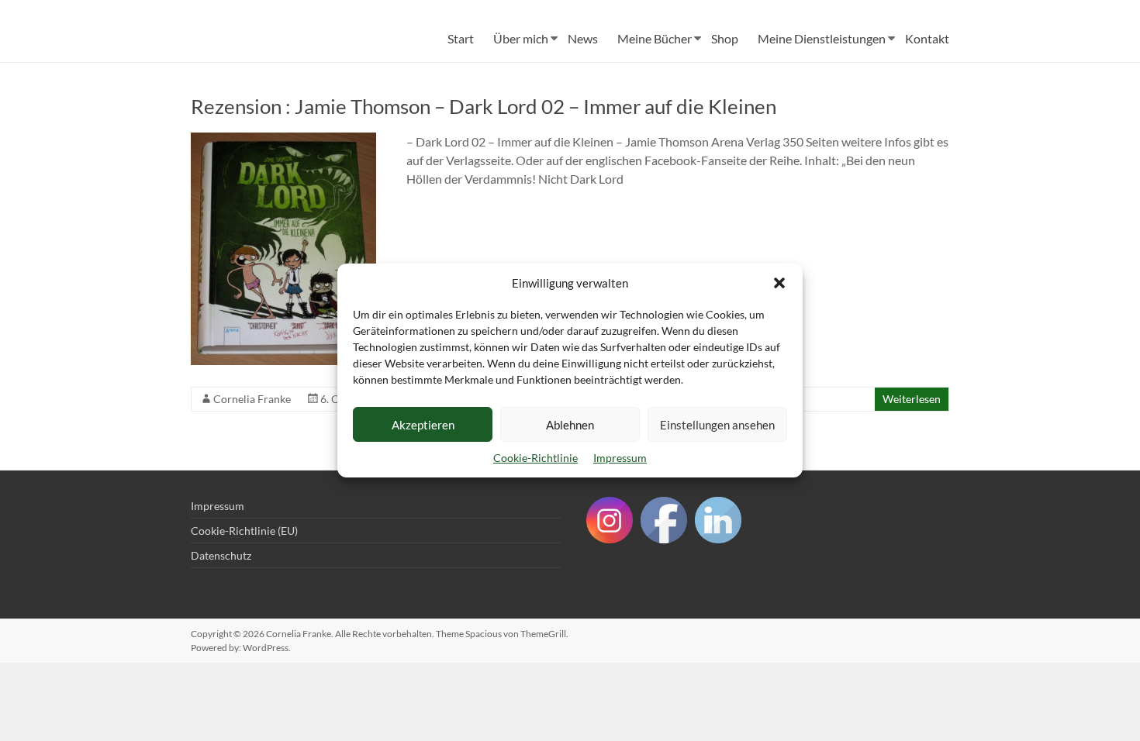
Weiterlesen (912, 398)
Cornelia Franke (252, 398)
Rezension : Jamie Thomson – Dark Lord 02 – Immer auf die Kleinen (483, 106)
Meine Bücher (654, 38)
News (583, 38)
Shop (724, 38)
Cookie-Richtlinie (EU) (244, 530)
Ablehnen (570, 425)
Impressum (620, 457)
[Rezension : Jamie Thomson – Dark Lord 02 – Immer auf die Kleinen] (283, 140)
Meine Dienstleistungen (822, 38)
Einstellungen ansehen (717, 425)
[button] (779, 283)
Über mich (520, 38)
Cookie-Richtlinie (535, 457)
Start (460, 38)
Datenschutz (221, 555)
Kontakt (927, 38)
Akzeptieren (423, 425)
